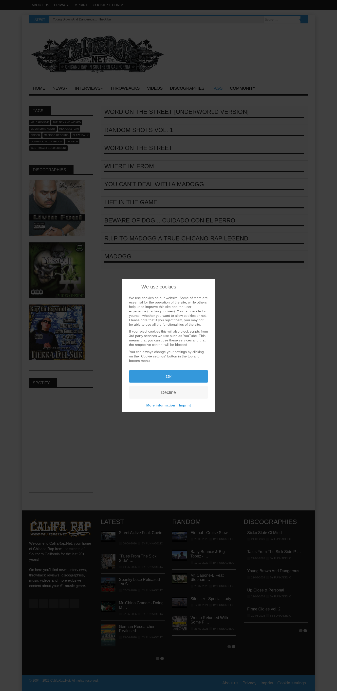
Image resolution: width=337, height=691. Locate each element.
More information (160, 405)
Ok (168, 376)
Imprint (185, 405)
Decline (168, 392)
